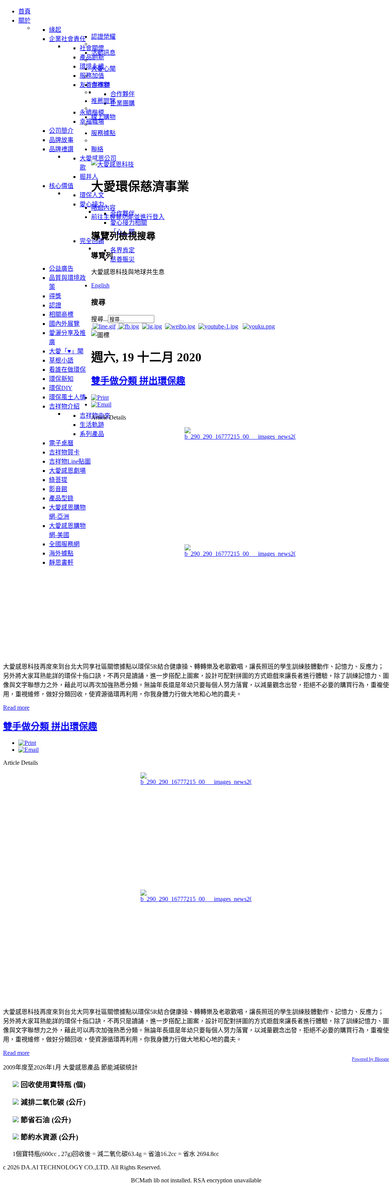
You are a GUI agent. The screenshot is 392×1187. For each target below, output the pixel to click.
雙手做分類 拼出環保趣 (138, 381)
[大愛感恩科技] (112, 164)
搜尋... (99, 319)
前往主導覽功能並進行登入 (128, 217)
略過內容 (103, 207)
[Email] (101, 404)
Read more (16, 707)
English (100, 285)
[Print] (100, 397)
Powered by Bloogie (370, 1059)
